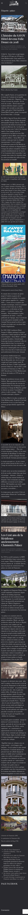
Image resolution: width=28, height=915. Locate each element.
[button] (2, 3)
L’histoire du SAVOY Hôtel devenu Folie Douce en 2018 (13, 39)
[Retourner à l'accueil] (14, 3)
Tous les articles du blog (8, 841)
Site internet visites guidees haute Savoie (15, 873)
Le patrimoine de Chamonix (15, 47)
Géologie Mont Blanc (10, 859)
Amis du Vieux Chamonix (11, 850)
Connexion (5, 910)
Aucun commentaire (13, 49)
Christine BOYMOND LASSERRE (13, 46)
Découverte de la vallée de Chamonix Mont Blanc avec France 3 (14, 856)
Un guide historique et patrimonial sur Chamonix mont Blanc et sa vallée (14, 878)
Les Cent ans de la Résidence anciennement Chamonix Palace (12, 540)
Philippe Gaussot (8, 867)
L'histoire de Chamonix (7, 835)
